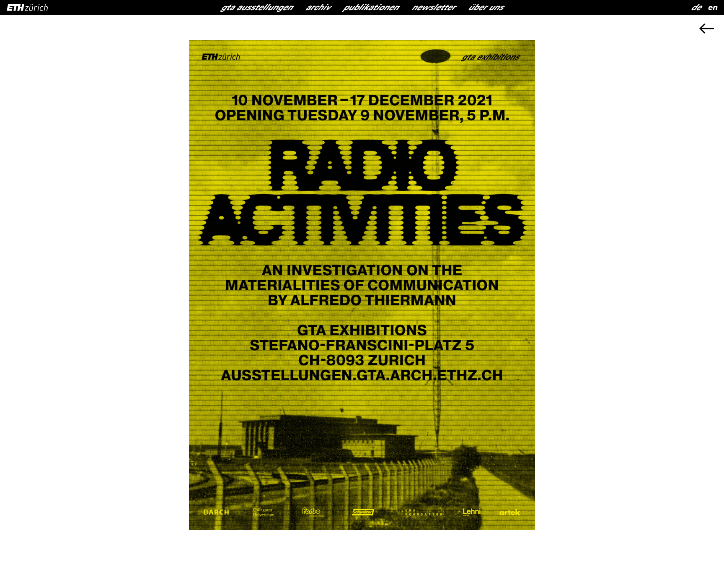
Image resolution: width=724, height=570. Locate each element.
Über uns (486, 8)
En (712, 8)
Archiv (318, 8)
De (696, 8)
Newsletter (433, 8)
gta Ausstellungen (257, 8)
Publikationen (371, 8)
